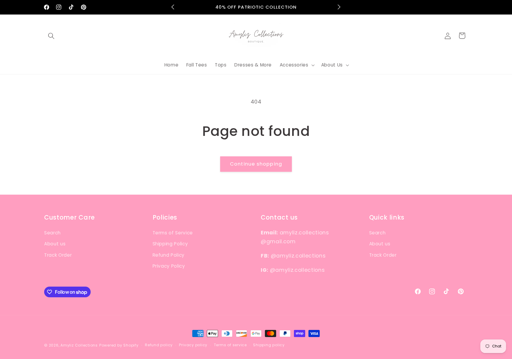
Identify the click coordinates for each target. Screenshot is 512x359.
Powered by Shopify (119, 345)
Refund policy (159, 344)
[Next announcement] (339, 7)
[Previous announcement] (173, 7)
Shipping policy (269, 344)
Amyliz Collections (79, 345)
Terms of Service (173, 233)
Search (52, 233)
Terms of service (230, 344)
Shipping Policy (170, 244)
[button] (51, 35)
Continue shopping (256, 164)
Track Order (58, 255)
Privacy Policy (169, 266)
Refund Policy (169, 255)
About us (54, 244)
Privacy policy (193, 344)
